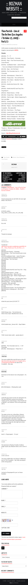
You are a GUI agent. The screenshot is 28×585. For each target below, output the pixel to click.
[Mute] (20, 136)
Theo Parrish (6, 157)
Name (3, 500)
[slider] (24, 136)
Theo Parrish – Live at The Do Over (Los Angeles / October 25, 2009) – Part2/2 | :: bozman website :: (13, 189)
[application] (14, 136)
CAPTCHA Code (5, 528)
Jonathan (3, 356)
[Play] (3, 136)
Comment (4, 489)
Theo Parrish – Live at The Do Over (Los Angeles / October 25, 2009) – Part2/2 (7, 177)
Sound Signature (21, 157)
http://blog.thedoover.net (13, 133)
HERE (16, 50)
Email (3, 506)
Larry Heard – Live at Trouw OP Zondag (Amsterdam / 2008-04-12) (20, 177)
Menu (14, 24)
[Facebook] (2, 547)
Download (9, 139)
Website (3, 512)
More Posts (14, 167)
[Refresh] (12, 519)
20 (25, 31)
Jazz (2, 343)
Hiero (11, 582)
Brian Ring (3, 372)
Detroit (14, 157)
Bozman (15, 44)
